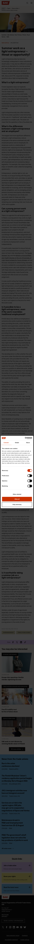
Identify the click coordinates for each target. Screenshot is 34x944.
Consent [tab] (6, 442)
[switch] (29, 475)
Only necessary (17, 504)
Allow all (17, 499)
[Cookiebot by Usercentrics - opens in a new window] (25, 438)
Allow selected (17, 494)
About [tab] (28, 442)
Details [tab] (17, 442)
